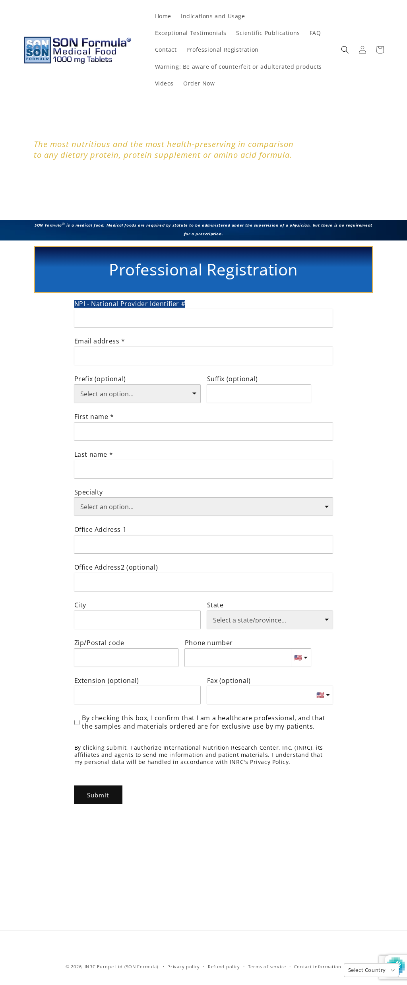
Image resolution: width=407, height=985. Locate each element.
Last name (90, 454)
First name (91, 417)
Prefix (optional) (100, 379)
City (80, 605)
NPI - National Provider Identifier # (130, 304)
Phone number (209, 643)
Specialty (88, 492)
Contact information (317, 966)
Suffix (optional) (232, 379)
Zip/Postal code (99, 643)
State (215, 605)
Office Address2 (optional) (116, 567)
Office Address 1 (100, 529)
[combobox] (203, 544)
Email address (97, 341)
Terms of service (267, 966)
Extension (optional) (106, 681)
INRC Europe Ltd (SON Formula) (121, 966)
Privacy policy (183, 966)
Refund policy (224, 966)
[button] (345, 49)
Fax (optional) (229, 681)
